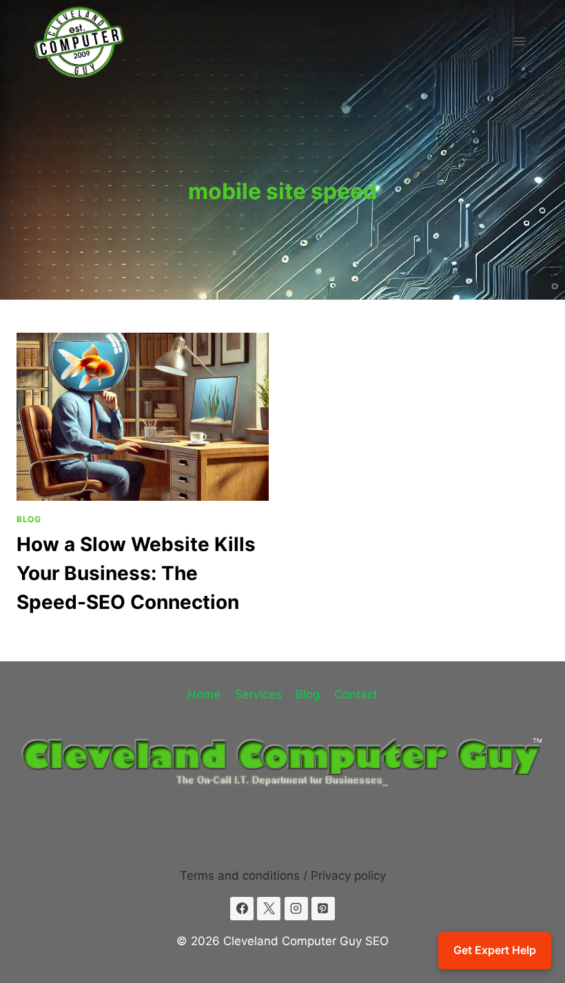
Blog (29, 519)
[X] (268, 908)
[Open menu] (519, 41)
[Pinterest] (323, 908)
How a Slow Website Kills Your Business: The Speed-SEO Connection (136, 573)
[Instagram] (296, 908)
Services (258, 694)
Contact (356, 694)
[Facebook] (242, 908)
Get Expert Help (494, 950)
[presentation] (143, 417)
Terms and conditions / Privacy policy (283, 875)
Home (203, 694)
